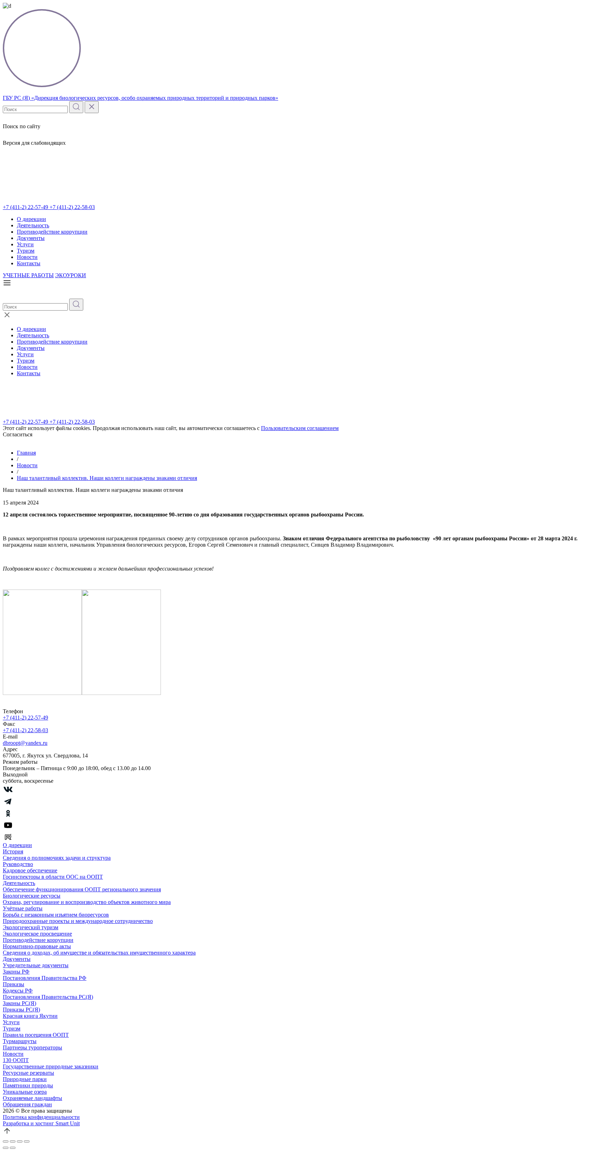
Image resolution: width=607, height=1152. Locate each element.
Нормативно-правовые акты (37, 946)
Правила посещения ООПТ (36, 1035)
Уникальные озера (25, 1092)
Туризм (25, 251)
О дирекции (31, 219)
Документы (31, 238)
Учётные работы (23, 908)
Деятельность (33, 225)
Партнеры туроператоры (32, 1047)
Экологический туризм (30, 927)
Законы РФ (16, 972)
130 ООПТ (16, 1060)
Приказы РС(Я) (21, 1010)
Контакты (28, 263)
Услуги (25, 244)
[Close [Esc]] (5, 1141)
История (13, 851)
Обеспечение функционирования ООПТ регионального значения (82, 889)
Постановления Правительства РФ (44, 978)
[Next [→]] (12, 1148)
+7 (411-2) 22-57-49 (26, 207)
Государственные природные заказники (50, 1066)
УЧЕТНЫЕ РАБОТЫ (28, 275)
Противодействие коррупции (52, 232)
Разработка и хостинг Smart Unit (41, 1123)
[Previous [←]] (5, 1148)
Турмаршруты (20, 1041)
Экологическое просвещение (37, 934)
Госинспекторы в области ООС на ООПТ (53, 877)
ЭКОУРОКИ (70, 275)
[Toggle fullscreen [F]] (19, 1141)
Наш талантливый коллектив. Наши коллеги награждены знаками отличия (107, 478)
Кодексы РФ (18, 991)
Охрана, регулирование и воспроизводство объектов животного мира (87, 902)
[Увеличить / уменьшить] (27, 1141)
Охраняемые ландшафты (32, 1098)
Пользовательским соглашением (300, 428)
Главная (26, 453)
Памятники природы (28, 1085)
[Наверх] (7, 1133)
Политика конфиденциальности (41, 1117)
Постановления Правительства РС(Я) (48, 997)
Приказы (13, 984)
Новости (27, 257)
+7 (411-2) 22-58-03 (72, 207)
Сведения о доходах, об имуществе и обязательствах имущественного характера (99, 953)
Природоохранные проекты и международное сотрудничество (78, 921)
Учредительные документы (35, 965)
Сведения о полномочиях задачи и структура (57, 858)
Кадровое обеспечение (30, 870)
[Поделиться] (12, 1141)
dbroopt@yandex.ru (25, 743)
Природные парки (25, 1079)
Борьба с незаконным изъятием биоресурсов (56, 915)
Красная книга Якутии (30, 1016)
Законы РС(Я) (19, 1003)
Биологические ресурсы (31, 896)
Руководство (18, 864)
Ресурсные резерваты (28, 1073)
